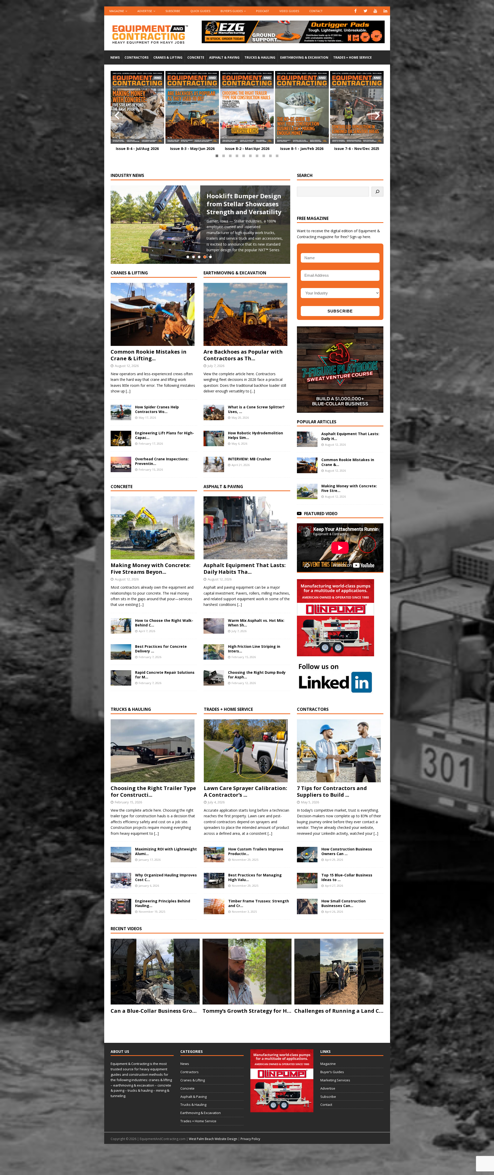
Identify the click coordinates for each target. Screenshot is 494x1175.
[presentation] (117, 115)
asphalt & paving (223, 486)
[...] (128, 391)
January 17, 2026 (150, 860)
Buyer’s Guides (231, 11)
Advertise (144, 11)
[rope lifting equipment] (335, 653)
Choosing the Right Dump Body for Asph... (257, 674)
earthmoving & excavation (235, 273)
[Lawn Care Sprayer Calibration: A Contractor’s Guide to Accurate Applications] (247, 750)
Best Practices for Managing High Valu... (255, 877)
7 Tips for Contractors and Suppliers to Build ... (332, 791)
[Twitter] (365, 10)
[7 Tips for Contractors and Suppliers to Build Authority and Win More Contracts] (340, 750)
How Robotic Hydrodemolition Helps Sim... (255, 435)
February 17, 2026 (151, 443)
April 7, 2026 (147, 631)
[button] (217, 156)
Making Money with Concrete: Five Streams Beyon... (150, 568)
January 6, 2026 (149, 885)
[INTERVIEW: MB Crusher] (214, 464)
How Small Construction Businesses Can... (343, 903)
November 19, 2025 (152, 911)
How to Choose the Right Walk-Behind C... (164, 622)
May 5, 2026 (310, 802)
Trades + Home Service (352, 57)
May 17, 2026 (147, 417)
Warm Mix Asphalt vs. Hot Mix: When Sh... (256, 622)
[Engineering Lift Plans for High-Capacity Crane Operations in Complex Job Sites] (121, 438)
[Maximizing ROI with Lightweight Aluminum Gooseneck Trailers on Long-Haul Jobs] (121, 854)
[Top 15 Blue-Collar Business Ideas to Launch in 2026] (307, 880)
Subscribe (172, 11)
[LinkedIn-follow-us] (335, 690)
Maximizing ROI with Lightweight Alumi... (166, 851)
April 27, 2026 (334, 885)
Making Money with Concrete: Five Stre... (349, 488)
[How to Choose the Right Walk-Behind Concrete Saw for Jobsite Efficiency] (121, 626)
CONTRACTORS (313, 709)
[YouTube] (375, 10)
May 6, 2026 (239, 443)
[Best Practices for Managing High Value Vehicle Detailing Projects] (214, 880)
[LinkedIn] (385, 10)
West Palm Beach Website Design (213, 1139)
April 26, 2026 (334, 911)
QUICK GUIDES (200, 11)
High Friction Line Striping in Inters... (254, 648)
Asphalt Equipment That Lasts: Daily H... (350, 436)
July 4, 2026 (216, 802)
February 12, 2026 (244, 683)
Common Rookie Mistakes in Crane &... (347, 462)
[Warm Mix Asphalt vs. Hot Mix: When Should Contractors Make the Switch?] (214, 626)
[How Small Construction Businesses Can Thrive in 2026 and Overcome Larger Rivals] (307, 906)
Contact (316, 11)
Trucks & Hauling (259, 57)
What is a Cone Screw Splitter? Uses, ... (256, 409)
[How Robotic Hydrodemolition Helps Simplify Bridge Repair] (214, 438)
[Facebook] (355, 10)
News (115, 57)
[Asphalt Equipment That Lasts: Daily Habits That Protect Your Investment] (247, 527)
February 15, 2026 (151, 469)
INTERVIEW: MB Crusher (249, 458)
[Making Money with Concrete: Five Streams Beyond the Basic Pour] (154, 527)
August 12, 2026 (127, 365)
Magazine (116, 11)
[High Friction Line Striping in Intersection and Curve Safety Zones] (214, 652)
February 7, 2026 (150, 657)
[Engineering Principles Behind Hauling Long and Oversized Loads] (121, 906)
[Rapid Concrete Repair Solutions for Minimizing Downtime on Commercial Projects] (121, 678)
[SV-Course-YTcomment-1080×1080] (340, 409)
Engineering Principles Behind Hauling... (162, 903)
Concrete (195, 57)
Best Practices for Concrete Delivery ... (161, 648)
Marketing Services (335, 1080)
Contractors (136, 57)
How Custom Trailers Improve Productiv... (255, 851)
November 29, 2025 (245, 860)
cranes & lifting (129, 273)
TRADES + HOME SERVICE (228, 709)
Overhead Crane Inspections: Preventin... (162, 461)
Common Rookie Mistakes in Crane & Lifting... (149, 355)
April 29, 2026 (334, 860)
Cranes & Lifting (167, 57)
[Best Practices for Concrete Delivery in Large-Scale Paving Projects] (121, 652)
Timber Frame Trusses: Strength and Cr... (258, 903)
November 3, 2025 (244, 911)
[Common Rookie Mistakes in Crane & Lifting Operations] (154, 314)
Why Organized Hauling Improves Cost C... (166, 877)
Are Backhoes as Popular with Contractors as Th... (243, 355)
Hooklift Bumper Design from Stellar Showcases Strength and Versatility (244, 204)
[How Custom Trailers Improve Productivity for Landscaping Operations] (214, 854)
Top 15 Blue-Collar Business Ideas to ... (346, 877)
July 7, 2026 (216, 365)
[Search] (377, 191)
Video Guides (289, 11)
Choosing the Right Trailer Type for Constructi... (153, 791)
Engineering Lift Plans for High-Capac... (164, 435)
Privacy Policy (250, 1139)
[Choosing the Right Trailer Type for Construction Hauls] (154, 750)
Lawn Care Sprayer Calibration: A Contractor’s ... (245, 791)
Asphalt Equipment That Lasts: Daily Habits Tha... (245, 568)
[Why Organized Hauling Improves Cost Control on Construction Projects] (121, 880)
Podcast (262, 11)
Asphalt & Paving (224, 57)
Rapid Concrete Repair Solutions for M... (165, 674)
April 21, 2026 (241, 465)
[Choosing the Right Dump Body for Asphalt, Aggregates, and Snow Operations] (214, 678)
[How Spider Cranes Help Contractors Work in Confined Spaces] (121, 412)
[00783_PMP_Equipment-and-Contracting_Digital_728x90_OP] (293, 40)
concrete (122, 486)
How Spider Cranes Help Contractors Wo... (157, 409)
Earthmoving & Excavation (304, 57)
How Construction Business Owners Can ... (346, 851)
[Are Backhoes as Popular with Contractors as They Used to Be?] (247, 314)
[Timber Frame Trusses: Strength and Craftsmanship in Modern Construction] (214, 906)
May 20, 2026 (240, 417)
